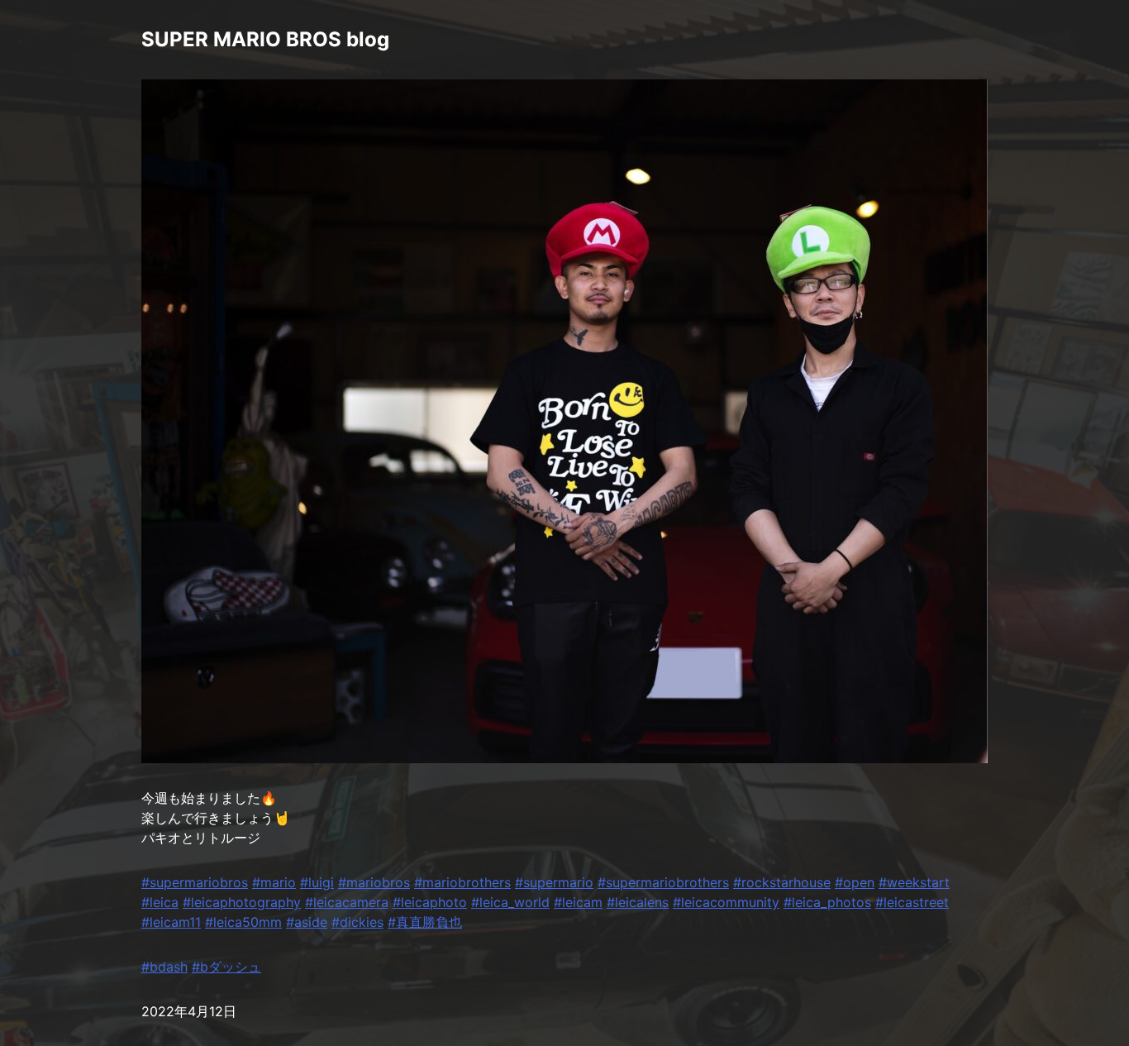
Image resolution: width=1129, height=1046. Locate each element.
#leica (160, 902)
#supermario (554, 882)
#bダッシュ (226, 966)
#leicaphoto (430, 902)
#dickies (357, 922)
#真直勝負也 (425, 922)
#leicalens (638, 902)
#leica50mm (243, 922)
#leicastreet (912, 902)
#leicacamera (346, 902)
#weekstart (914, 882)
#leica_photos (827, 902)
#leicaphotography (242, 902)
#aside (306, 922)
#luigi (317, 882)
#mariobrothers (462, 882)
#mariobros (374, 882)
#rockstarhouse (782, 882)
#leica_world (510, 902)
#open (854, 882)
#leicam (578, 902)
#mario (274, 882)
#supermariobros (194, 882)
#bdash (164, 966)
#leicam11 (171, 922)
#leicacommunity (726, 902)
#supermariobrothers (663, 882)
